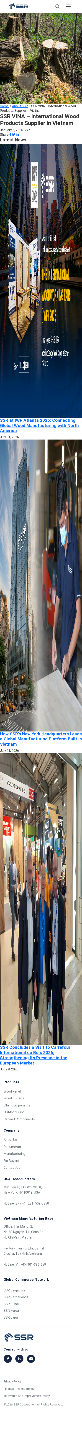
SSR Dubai (11, 1304)
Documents (12, 1147)
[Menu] (68, 6)
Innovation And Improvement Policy (27, 1396)
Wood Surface (14, 1098)
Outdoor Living (14, 1112)
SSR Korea (11, 1310)
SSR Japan (12, 1317)
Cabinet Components (19, 1119)
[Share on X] (14, 134)
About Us (10, 1140)
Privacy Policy (12, 1381)
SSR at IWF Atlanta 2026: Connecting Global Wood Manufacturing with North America (39, 425)
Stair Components (17, 1105)
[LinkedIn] (19, 1359)
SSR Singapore (14, 1290)
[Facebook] (8, 1359)
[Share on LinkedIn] (17, 134)
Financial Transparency (19, 1388)
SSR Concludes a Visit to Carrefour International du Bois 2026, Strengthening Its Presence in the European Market (35, 1055)
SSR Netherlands (16, 1297)
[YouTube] (31, 1359)
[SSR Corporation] (18, 6)
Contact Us (12, 1167)
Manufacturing (15, 1154)
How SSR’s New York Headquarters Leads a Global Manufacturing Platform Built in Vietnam (41, 739)
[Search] (57, 6)
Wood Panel (12, 1091)
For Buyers (11, 1161)
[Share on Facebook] (10, 134)
